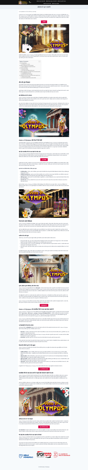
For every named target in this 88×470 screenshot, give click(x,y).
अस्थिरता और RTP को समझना (26, 76)
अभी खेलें (44, 21)
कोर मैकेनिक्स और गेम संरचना (26, 64)
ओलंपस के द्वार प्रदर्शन (55, 3)
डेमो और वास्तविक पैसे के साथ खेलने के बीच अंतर (28, 66)
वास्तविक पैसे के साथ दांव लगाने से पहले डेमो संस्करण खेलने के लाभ (30, 75)
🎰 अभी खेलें (44, 159)
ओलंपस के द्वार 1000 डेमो (41, 1)
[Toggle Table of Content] (39, 61)
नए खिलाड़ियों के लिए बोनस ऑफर (26, 72)
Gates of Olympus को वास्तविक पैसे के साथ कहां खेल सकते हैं (30, 71)
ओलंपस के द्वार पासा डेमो (47, 3)
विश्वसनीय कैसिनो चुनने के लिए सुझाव (27, 74)
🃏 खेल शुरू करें (44, 305)
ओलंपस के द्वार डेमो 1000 (62, 1)
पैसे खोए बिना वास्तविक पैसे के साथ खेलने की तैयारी (29, 77)
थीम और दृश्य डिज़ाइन (23, 63)
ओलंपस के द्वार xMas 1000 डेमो (51, 1)
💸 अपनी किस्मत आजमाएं (44, 368)
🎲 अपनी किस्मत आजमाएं (44, 426)
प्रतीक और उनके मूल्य (25, 69)
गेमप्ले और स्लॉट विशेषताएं (24, 68)
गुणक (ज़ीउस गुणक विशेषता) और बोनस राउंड (28, 70)
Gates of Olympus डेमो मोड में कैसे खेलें (26, 65)
